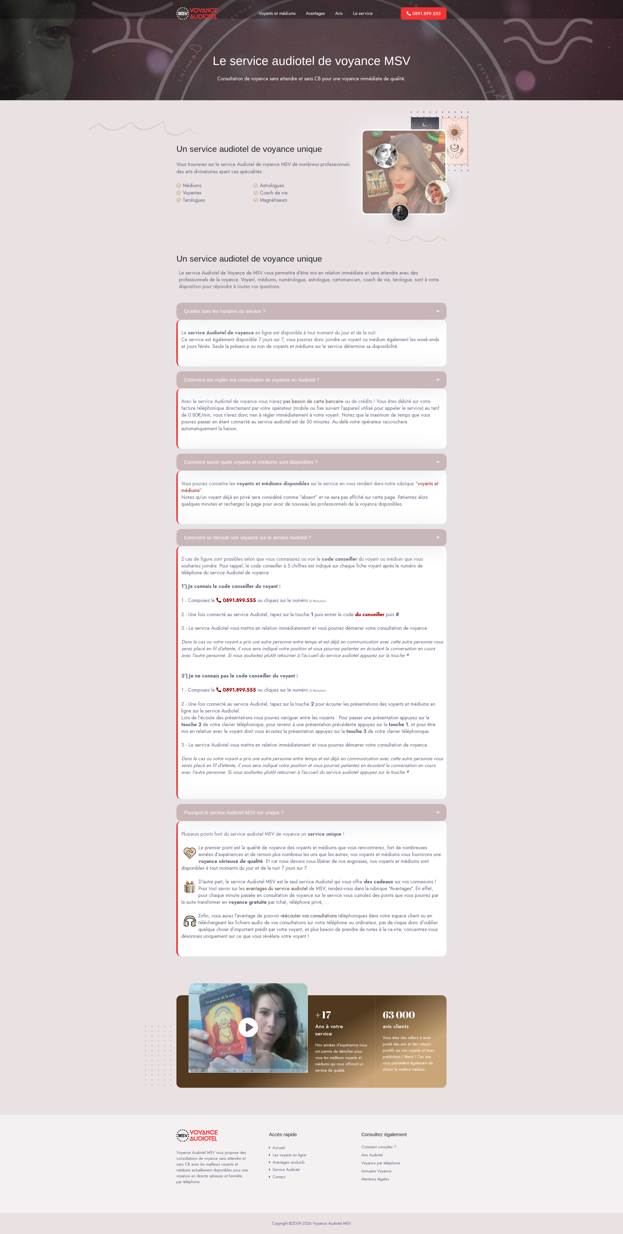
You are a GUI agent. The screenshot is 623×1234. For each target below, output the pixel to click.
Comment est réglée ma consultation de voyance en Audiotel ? (251, 380)
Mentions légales (375, 1179)
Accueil (279, 1148)
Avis (339, 13)
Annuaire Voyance (376, 1171)
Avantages (315, 13)
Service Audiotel (286, 1169)
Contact (279, 1177)
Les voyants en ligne (289, 1155)
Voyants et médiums (277, 13)
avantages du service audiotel (277, 888)
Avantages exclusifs (289, 1162)
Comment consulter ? (378, 1147)
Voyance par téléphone (380, 1163)
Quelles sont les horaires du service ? (224, 311)
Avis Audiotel (372, 1155)
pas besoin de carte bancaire (313, 401)
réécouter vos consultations (309, 915)
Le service (363, 13)
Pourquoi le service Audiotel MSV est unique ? (234, 812)
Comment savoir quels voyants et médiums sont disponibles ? (251, 462)
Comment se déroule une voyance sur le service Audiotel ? (247, 537)
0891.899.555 (426, 13)
